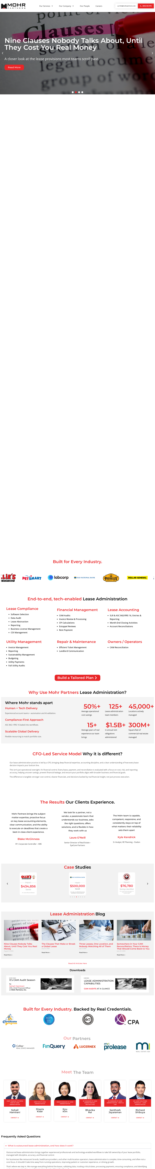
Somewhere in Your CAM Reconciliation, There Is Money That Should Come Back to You (133, 946)
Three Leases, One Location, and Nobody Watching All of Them (96, 945)
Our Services (44, 6)
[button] (2, 53)
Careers (99, 6)
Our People (85, 6)
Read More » (8, 955)
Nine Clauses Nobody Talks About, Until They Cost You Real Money (20, 946)
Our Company (65, 6)
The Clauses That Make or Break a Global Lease (58, 945)
